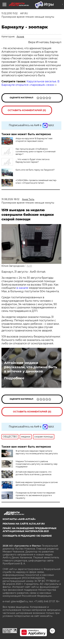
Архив (20, 36)
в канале (22, 287)
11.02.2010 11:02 (9, 13)
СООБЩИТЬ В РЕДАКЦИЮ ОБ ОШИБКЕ (27, 535)
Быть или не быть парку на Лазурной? (35, 170)
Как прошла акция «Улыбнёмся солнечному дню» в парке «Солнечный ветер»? (35, 151)
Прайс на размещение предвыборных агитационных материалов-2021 (29, 530)
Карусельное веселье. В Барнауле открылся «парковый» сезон (30, 83)
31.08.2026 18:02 (10, 199)
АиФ (29, 265)
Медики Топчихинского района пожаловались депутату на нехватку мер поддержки (36, 464)
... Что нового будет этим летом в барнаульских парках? (32, 160)
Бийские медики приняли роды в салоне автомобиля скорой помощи (37, 483)
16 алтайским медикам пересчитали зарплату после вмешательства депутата (37, 452)
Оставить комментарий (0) (27, 110)
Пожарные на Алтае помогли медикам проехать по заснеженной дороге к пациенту (35, 495)
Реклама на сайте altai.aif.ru (24, 523)
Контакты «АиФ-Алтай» (19, 519)
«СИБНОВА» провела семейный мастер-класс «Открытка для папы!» (36, 181)
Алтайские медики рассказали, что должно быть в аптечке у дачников (30, 367)
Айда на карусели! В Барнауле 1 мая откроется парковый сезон (34, 139)
